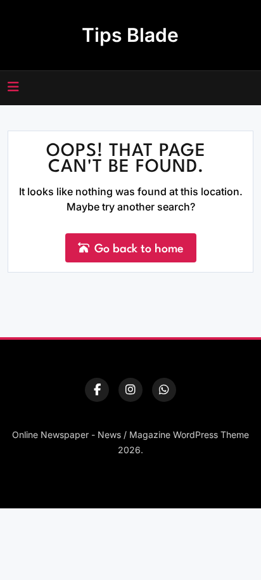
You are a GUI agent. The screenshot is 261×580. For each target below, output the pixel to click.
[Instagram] (130, 390)
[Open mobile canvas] (13, 87)
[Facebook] (97, 390)
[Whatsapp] (164, 390)
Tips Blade (130, 34)
